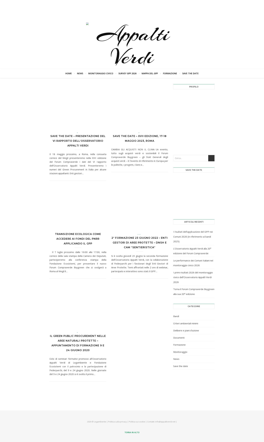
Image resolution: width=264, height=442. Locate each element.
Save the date (190, 73)
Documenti (179, 337)
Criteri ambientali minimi (185, 323)
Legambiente (100, 421)
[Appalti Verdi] (132, 45)
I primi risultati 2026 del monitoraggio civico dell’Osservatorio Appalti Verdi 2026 (193, 277)
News (80, 73)
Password (180, 110)
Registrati (204, 133)
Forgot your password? (194, 142)
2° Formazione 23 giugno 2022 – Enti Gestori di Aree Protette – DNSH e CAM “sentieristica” (140, 242)
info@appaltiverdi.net (165, 421)
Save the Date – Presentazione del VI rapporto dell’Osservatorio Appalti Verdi (78, 141)
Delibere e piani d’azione (186, 330)
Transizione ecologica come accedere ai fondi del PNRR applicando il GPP (78, 239)
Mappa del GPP (150, 73)
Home (68, 73)
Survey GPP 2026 (127, 73)
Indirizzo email (182, 97)
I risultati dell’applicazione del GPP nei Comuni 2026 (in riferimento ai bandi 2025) (193, 236)
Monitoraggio (180, 351)
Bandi (176, 316)
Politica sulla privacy (117, 421)
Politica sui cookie (137, 421)
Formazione (170, 73)
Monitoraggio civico (100, 73)
